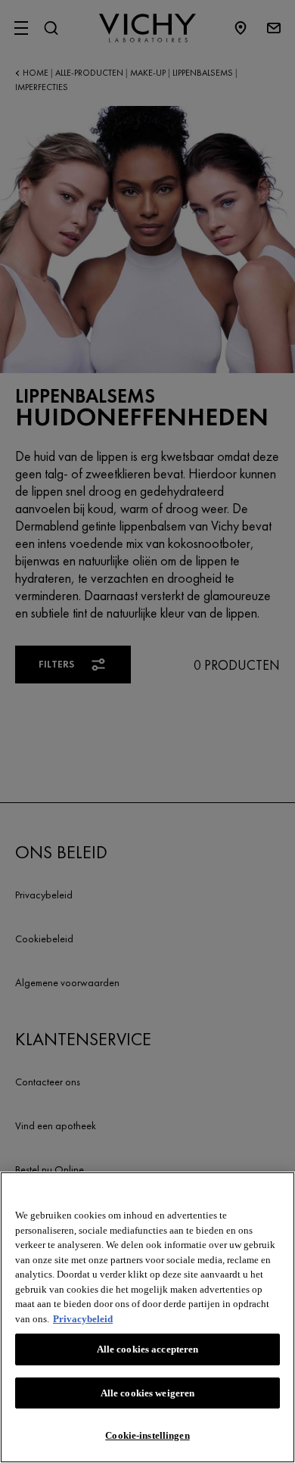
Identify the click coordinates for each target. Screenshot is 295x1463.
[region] (147, 1317)
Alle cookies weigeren (148, 1393)
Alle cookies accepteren (148, 1349)
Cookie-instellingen (147, 1435)
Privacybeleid (83, 1318)
